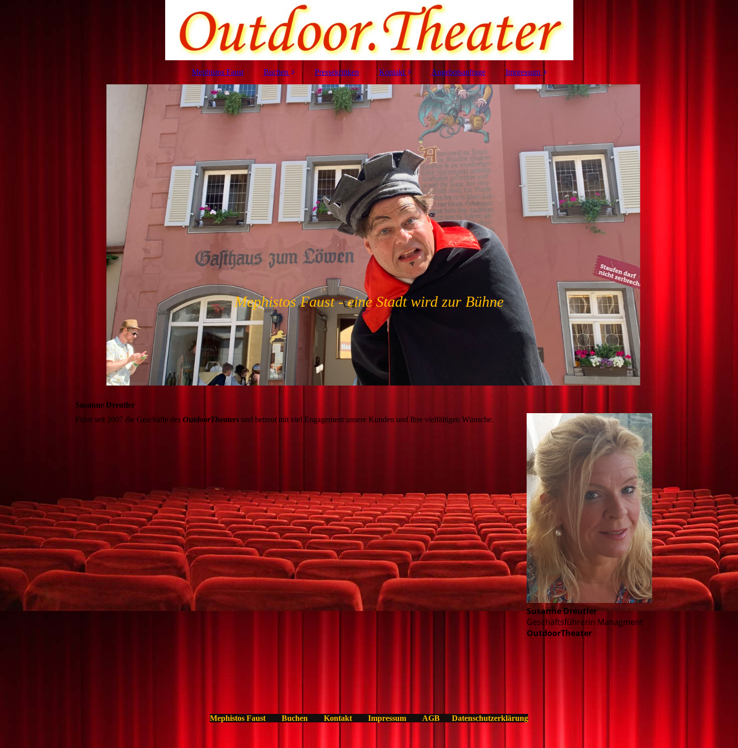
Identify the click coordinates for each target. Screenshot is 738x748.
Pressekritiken (337, 72)
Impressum (523, 72)
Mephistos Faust (217, 72)
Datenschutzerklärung (490, 718)
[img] (369, 30)
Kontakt (392, 72)
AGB (431, 718)
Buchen (276, 72)
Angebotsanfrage (458, 72)
